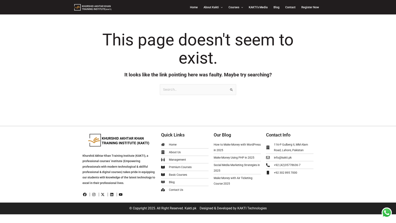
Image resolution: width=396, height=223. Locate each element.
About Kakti (211, 7)
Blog (276, 7)
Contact (290, 7)
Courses (234, 7)
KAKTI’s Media (258, 7)
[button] (221, 7)
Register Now (310, 7)
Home (194, 7)
